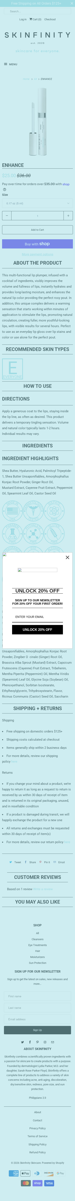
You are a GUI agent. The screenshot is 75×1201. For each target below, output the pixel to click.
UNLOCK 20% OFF (37, 629)
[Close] (67, 557)
